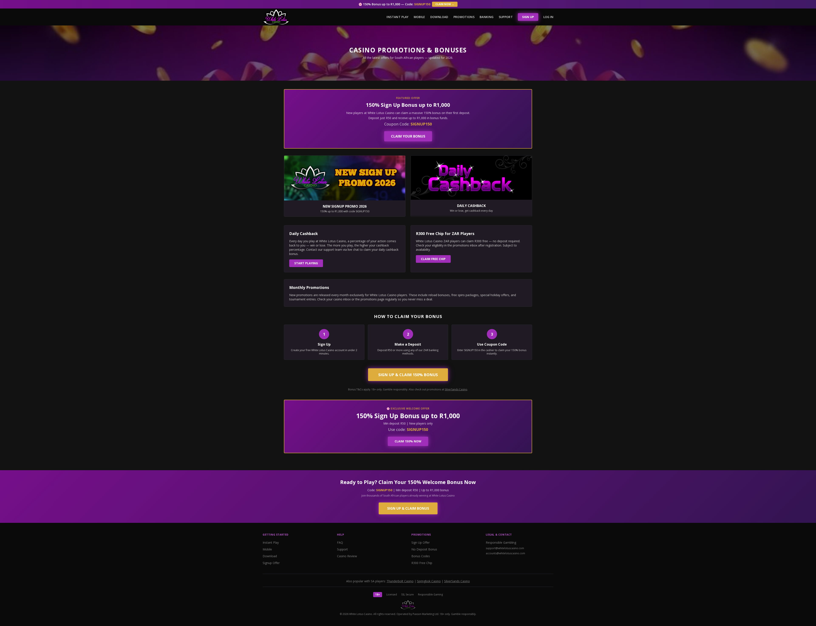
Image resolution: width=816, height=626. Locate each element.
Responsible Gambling (501, 542)
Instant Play (397, 17)
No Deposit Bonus (424, 549)
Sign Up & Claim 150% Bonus (408, 374)
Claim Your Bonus (408, 136)
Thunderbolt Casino (400, 581)
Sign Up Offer (420, 542)
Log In (548, 17)
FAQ (340, 542)
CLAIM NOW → (444, 4)
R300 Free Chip (421, 563)
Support (506, 17)
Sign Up (528, 17)
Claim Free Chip (433, 259)
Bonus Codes (420, 556)
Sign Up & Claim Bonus (408, 508)
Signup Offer (271, 563)
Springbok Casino (429, 581)
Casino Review (347, 556)
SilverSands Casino (456, 389)
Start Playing (306, 263)
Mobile (419, 17)
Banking (486, 17)
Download (439, 17)
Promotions (464, 17)
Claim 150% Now (408, 441)
